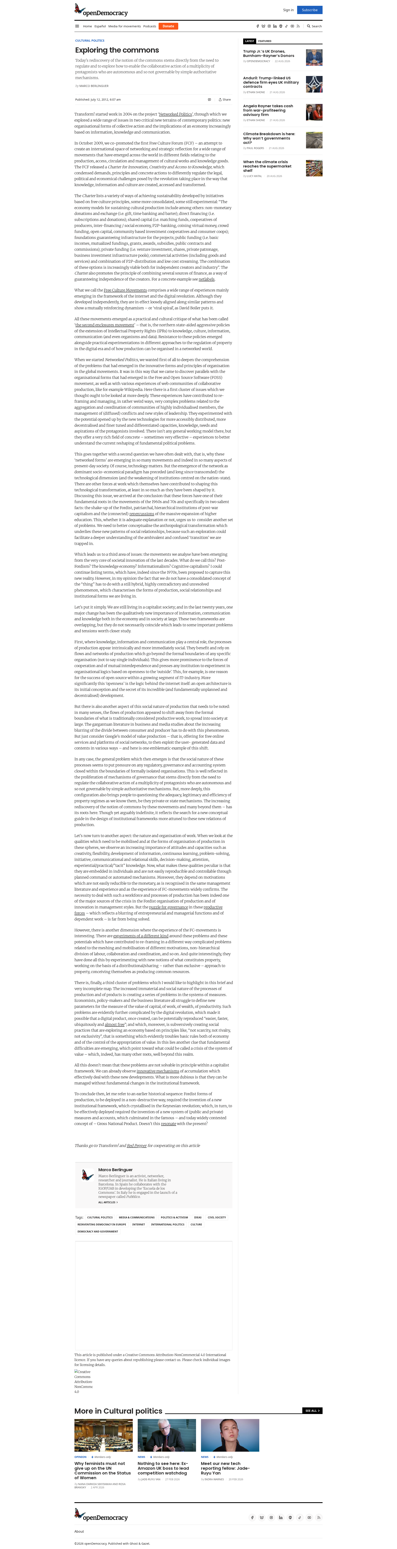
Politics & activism (174, 1217)
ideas (198, 1217)
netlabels (207, 279)
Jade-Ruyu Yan (150, 1479)
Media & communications (137, 1217)
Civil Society (217, 1217)
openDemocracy (258, 61)
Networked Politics (175, 114)
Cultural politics (89, 40)
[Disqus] (153, 1296)
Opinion (80, 1457)
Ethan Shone (256, 92)
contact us (173, 1360)
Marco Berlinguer (94, 86)
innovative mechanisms (158, 1071)
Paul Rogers (255, 148)
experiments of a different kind (141, 935)
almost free (114, 1024)
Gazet (145, 1543)
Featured (264, 41)
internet (138, 1224)
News (141, 1457)
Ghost (134, 1543)
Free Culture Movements (125, 290)
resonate (168, 1123)
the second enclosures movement (104, 325)
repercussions (141, 513)
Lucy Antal (254, 176)
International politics (167, 1224)
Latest (249, 41)
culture (196, 1224)
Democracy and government (98, 1231)
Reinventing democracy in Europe (102, 1224)
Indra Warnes (214, 1479)
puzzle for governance (168, 907)
